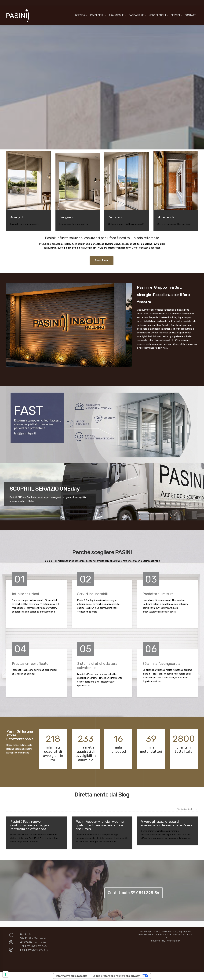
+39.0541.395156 (36, 946)
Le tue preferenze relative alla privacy (116, 975)
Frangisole (116, 15)
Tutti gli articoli (184, 809)
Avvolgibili (97, 15)
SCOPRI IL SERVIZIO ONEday (45, 488)
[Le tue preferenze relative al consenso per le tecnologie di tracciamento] (6, 974)
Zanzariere (136, 15)
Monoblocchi (157, 15)
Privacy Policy (158, 941)
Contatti (190, 15)
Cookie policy (174, 941)
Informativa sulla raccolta (71, 975)
